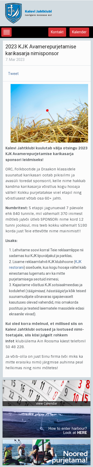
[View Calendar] (46, 393)
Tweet (13, 74)
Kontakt (57, 32)
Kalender (79, 32)
